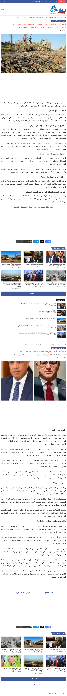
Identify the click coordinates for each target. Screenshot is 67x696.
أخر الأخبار (54, 21)
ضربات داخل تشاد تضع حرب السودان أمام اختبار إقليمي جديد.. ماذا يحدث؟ (34, 284)
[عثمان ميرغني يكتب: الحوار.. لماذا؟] (33, 257)
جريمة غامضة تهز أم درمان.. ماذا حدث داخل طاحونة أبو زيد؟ (11, 265)
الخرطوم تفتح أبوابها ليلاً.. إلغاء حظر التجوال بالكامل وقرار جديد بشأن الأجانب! (12, 284)
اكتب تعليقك (33, 293)
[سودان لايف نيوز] (58, 9)
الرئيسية (63, 17)
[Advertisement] (33, 87)
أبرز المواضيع (57, 17)
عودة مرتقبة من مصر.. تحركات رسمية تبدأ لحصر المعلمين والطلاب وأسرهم (35, 1)
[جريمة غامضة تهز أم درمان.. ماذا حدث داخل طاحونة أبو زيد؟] (11, 257)
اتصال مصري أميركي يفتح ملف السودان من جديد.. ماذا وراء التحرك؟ (57, 265)
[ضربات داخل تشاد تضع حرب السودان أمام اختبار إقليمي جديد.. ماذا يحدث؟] (33, 275)
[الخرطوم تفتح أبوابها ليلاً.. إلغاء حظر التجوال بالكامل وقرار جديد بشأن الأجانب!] (11, 275)
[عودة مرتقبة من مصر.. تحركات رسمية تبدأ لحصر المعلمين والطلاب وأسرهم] (56, 275)
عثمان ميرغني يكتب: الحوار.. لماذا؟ (34, 264)
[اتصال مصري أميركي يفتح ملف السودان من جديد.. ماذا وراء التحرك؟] (56, 257)
